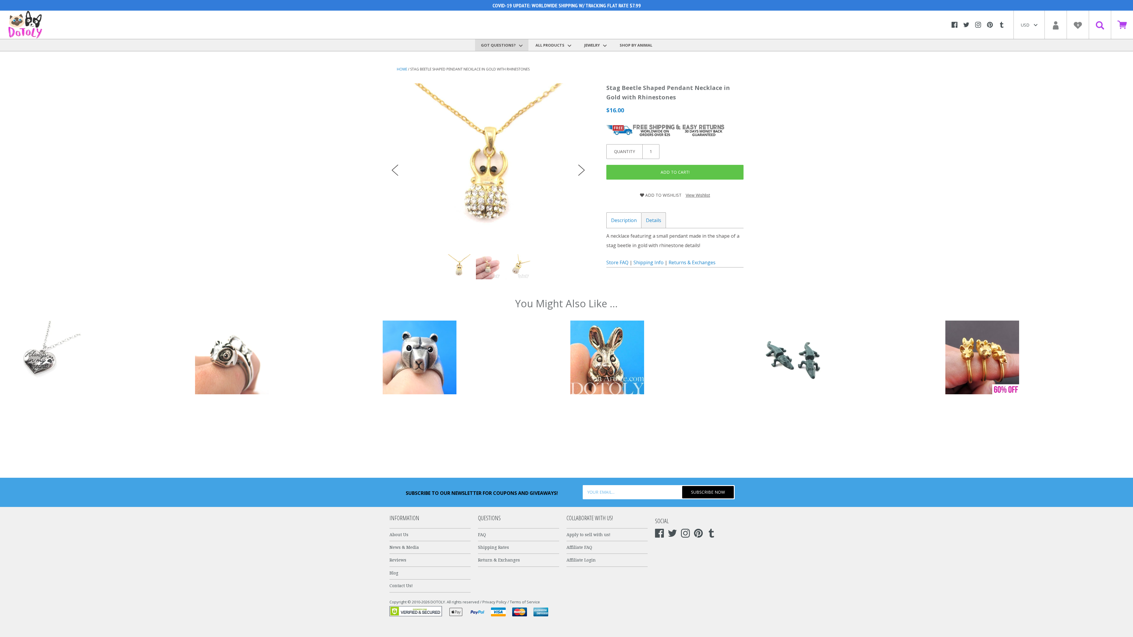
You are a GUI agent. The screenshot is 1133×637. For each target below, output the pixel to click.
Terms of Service (525, 602)
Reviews (397, 560)
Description (624, 220)
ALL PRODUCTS (550, 45)
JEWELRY (592, 45)
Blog (393, 573)
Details (653, 220)
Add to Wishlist (663, 195)
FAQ (482, 534)
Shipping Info (648, 262)
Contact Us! (401, 585)
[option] (488, 164)
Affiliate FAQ (579, 547)
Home (402, 69)
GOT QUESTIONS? (499, 45)
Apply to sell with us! (588, 534)
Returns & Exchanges (692, 262)
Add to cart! (675, 172)
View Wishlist (698, 195)
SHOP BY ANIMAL (636, 45)
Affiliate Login (581, 560)
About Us (398, 534)
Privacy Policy (494, 602)
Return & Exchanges (499, 560)
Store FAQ (617, 262)
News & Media (404, 547)
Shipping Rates (493, 547)
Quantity (624, 151)
